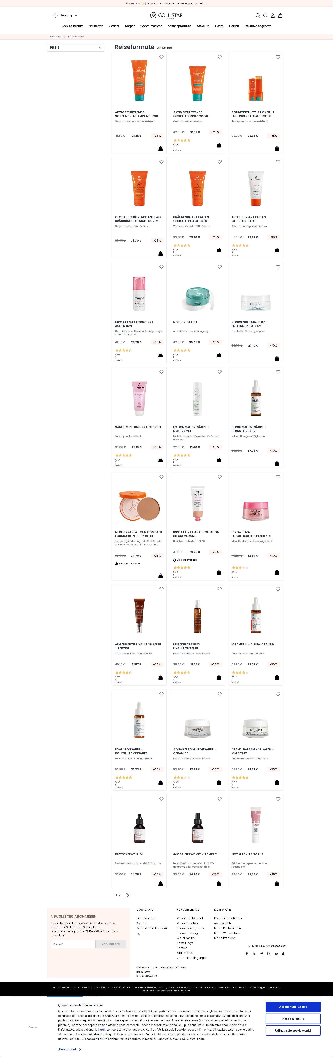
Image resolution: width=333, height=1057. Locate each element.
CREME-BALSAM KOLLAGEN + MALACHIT (253, 751)
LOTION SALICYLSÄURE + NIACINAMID (191, 429)
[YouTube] (276, 953)
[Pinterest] (261, 953)
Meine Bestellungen (227, 928)
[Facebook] (246, 953)
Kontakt (141, 923)
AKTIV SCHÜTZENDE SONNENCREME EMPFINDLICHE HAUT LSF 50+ (137, 116)
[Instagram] (268, 953)
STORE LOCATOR (146, 976)
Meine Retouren (224, 938)
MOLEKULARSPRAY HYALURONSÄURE (186, 646)
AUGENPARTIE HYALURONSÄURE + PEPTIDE (138, 646)
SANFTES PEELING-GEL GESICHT (138, 427)
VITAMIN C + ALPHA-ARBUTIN (253, 644)
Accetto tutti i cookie (293, 1006)
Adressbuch (222, 923)
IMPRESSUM (143, 971)
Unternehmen (145, 918)
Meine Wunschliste (227, 933)
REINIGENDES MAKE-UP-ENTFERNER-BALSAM (249, 324)
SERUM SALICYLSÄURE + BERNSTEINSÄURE (249, 429)
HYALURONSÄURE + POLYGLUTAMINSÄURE (131, 751)
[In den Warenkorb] (160, 148)
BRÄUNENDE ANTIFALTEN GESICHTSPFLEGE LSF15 (191, 219)
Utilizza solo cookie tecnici (293, 1030)
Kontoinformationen (228, 918)
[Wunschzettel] (265, 15)
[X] (254, 953)
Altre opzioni (67, 1049)
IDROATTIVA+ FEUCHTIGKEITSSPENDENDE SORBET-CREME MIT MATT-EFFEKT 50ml (252, 536)
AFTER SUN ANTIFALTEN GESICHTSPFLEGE (249, 219)
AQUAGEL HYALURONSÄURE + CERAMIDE (194, 751)
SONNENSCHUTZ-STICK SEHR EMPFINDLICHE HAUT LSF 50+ (253, 114)
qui (102, 1029)
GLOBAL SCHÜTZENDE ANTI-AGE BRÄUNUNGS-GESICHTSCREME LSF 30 (138, 221)
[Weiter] (127, 895)
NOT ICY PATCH (185, 322)
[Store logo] (166, 15)
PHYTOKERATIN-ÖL (129, 854)
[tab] (75, 47)
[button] (65, 15)
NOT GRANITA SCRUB (247, 854)
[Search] (258, 15)
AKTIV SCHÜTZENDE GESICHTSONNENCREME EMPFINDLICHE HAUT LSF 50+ (194, 116)
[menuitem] (72, 27)
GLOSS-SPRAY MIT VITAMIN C (195, 854)
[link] (273, 15)
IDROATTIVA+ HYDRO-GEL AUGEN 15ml (134, 324)
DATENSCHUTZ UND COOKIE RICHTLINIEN (161, 967)
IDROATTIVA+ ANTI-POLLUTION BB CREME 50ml (196, 534)
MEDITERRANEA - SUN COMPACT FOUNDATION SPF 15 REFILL (139, 534)
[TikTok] (283, 953)
